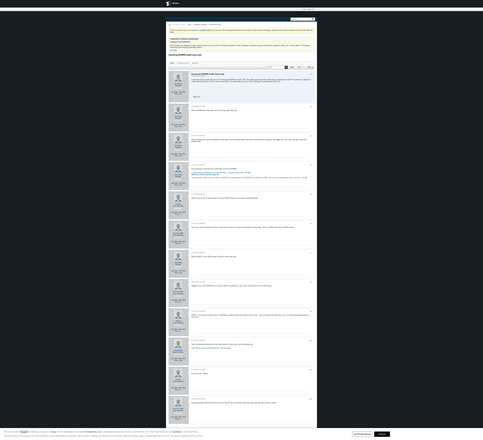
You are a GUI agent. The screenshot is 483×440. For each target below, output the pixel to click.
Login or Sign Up (308, 9)
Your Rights (176, 432)
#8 (311, 282)
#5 (311, 194)
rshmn (178, 204)
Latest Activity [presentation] (183, 63)
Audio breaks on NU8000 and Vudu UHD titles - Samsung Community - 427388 (221, 173)
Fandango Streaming (200, 24)
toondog (178, 84)
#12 (310, 399)
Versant (24, 432)
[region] (241, 434)
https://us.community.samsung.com (205, 174)
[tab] (172, 63)
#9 (311, 311)
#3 (311, 136)
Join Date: (174, 92)
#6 (311, 223)
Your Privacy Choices (362, 434)
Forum (189, 24)
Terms (53, 432)
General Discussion (215, 24)
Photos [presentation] (195, 63)
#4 (311, 165)
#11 (310, 370)
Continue (382, 434)
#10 (310, 340)
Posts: (177, 94)
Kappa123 (178, 350)
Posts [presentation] (172, 63)
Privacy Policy (91, 432)
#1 (311, 74)
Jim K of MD (178, 233)
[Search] (313, 19)
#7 (311, 253)
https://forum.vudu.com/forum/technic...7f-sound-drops (211, 348)
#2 (311, 107)
